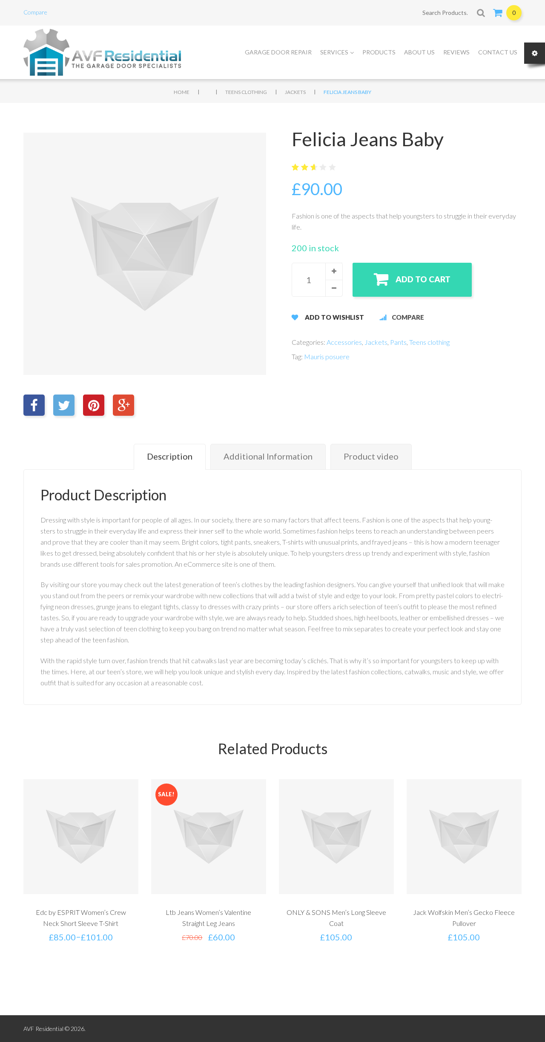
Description (169, 456)
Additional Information (268, 456)
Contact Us (497, 52)
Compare (35, 12)
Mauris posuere (327, 356)
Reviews (456, 52)
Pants (398, 342)
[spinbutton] (317, 280)
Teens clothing (246, 92)
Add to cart (423, 279)
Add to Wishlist (334, 317)
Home (181, 92)
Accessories (344, 342)
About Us (419, 52)
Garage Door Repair (278, 52)
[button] (333, 271)
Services (334, 52)
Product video (371, 456)
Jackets (295, 92)
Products (379, 52)
